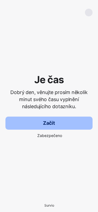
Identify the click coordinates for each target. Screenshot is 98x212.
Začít (49, 123)
